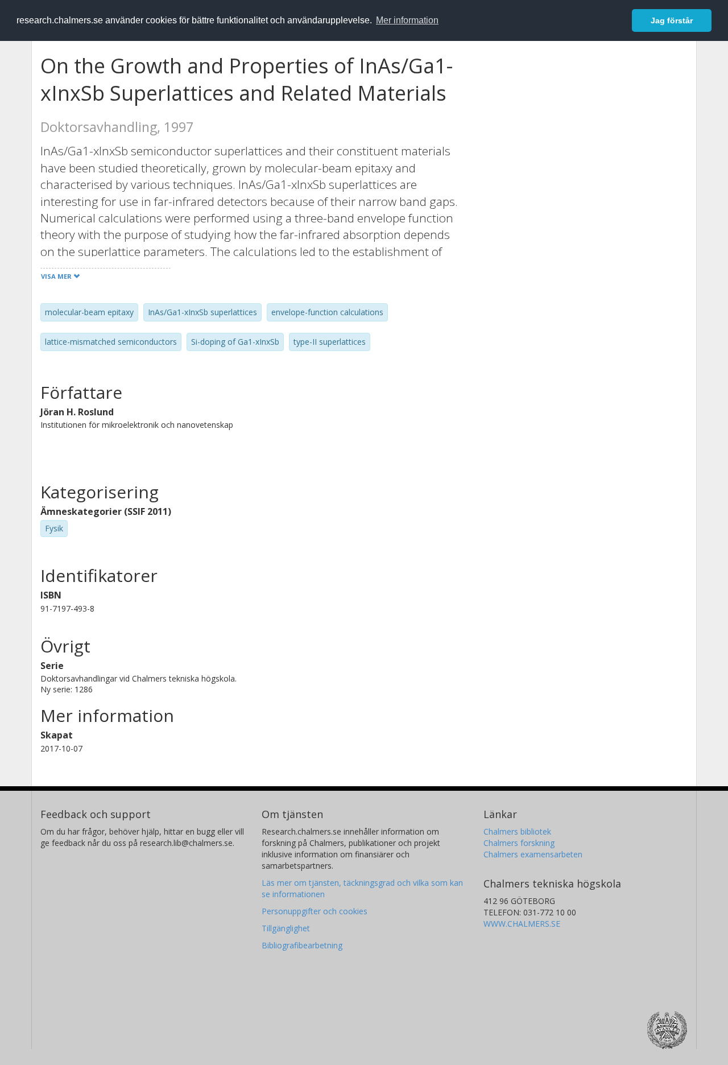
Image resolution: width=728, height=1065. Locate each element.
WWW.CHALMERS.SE (521, 923)
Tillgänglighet (286, 928)
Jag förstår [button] (672, 20)
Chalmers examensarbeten (532, 854)
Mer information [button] (407, 20)
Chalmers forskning (519, 842)
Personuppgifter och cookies (314, 911)
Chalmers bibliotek (517, 831)
